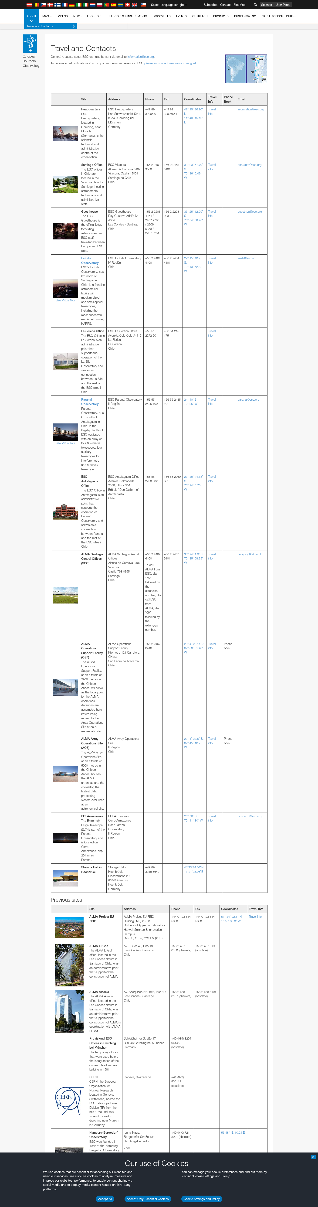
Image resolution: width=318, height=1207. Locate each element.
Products (221, 16)
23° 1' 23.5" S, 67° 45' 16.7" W (194, 743)
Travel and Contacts (40, 26)
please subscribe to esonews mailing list (170, 63)
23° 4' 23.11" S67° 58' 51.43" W (194, 648)
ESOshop (94, 16)
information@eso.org (141, 56)
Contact (225, 5)
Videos (63, 16)
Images (47, 16)
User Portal (283, 5)
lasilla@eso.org (247, 258)
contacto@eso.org (249, 165)
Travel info (255, 916)
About (31, 16)
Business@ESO (245, 16)
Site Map (239, 5)
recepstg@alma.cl (249, 554)
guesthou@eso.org (250, 211)
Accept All (105, 1199)
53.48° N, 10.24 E (233, 1132)
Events (181, 16)
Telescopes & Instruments (126, 16)
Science (266, 5)
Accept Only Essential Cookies (148, 1199)
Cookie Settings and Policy (202, 1199)
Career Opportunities (278, 16)
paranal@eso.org (248, 399)
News (77, 16)
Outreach (200, 16)
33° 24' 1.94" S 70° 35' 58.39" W (194, 558)
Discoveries (162, 16)
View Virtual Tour (65, 300)
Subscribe (210, 5)
